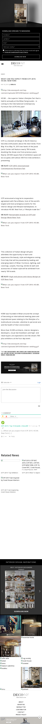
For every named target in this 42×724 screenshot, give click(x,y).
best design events (10, 351)
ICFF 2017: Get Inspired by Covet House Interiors (9, 491)
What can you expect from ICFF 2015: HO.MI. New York (18, 80)
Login (39, 382)
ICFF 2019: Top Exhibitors (9, 473)
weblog (13, 84)
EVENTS (3, 74)
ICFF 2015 (6, 353)
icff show (18, 353)
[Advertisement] (21, 536)
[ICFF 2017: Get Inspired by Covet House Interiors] (10, 483)
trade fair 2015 (10, 355)
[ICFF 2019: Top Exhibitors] (10, 465)
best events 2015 (22, 351)
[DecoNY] (18, 64)
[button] (39, 591)
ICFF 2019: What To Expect (31, 473)
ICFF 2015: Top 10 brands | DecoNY (14, 426)
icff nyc (11, 353)
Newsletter (21, 707)
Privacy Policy (21, 715)
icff (2, 353)
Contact (21, 712)
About (21, 702)
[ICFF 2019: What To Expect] (31, 467)
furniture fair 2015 (33, 351)
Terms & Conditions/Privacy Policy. (16, 52)
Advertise (21, 704)
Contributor (21, 709)
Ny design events (26, 353)
